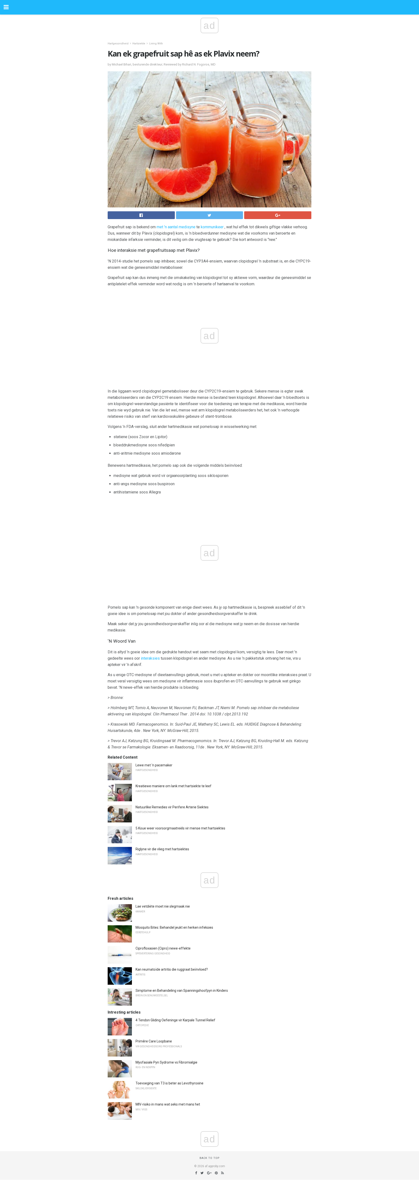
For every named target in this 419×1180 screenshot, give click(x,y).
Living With (156, 43)
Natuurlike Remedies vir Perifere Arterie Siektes (172, 807)
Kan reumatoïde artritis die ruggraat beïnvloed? (172, 969)
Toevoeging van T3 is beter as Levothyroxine (169, 1083)
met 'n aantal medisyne (176, 227)
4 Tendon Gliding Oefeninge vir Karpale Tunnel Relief (175, 1020)
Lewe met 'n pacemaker (154, 765)
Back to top (210, 1158)
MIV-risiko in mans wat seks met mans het (168, 1104)
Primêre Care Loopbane (154, 1041)
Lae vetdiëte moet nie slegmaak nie (163, 906)
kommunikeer (212, 227)
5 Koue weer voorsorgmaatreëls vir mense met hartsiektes (180, 828)
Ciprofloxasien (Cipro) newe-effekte (163, 948)
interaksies (150, 658)
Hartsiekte (138, 43)
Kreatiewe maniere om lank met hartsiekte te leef (173, 786)
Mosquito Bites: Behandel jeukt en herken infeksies (174, 927)
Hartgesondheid (118, 43)
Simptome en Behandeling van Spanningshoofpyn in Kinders (182, 990)
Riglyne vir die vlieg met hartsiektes (162, 849)
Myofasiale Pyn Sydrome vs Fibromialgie (166, 1062)
